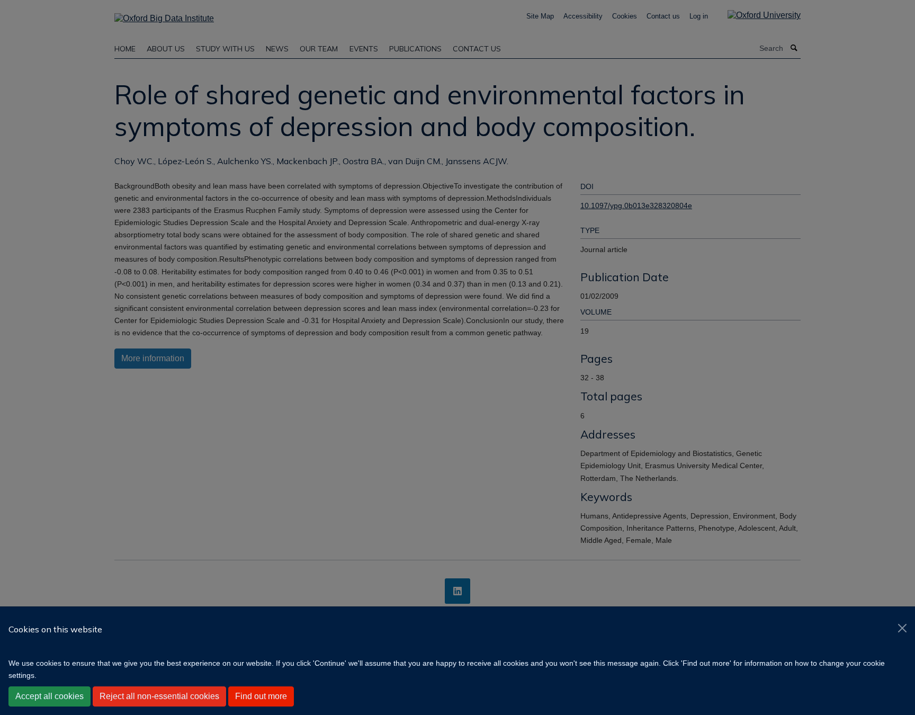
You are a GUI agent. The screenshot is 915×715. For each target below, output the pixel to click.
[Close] (902, 628)
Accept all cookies (49, 696)
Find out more (261, 696)
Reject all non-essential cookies (159, 696)
